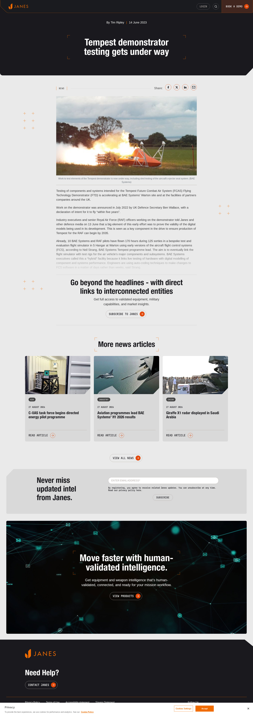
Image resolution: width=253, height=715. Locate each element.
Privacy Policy (32, 702)
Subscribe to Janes (123, 314)
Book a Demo (234, 6)
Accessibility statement (77, 702)
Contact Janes (38, 685)
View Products (123, 596)
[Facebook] (168, 87)
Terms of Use (53, 702)
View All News (123, 458)
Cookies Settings (183, 708)
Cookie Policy (87, 712)
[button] (216, 6)
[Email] (194, 87)
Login (203, 6)
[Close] (248, 708)
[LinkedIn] (185, 87)
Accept (204, 708)
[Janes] (18, 6)
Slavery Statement (104, 702)
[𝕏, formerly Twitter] (177, 87)
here (138, 490)
